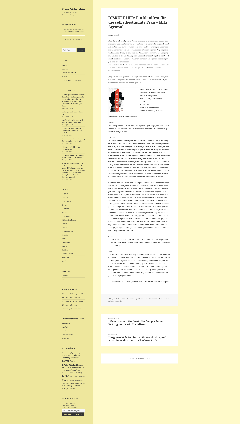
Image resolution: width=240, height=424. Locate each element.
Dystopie (65, 197)
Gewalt (82, 368)
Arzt (63, 353)
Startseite (65, 65)
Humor (64, 227)
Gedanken (80, 365)
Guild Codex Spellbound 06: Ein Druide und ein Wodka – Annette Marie (73, 130)
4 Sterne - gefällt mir (136, 299)
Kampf (73, 370)
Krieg (80, 372)
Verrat (71, 388)
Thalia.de (65, 338)
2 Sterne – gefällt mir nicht (71, 298)
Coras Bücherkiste (73, 9)
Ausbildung (68, 353)
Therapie (70, 386)
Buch (64, 279)
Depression (74, 353)
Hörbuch (65, 276)
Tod (75, 385)
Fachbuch (65, 209)
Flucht (73, 361)
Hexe (63, 370)
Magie (76, 376)
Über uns (65, 69)
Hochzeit (68, 370)
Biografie (65, 194)
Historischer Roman (69, 220)
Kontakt (65, 76)
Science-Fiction (67, 254)
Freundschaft (70, 364)
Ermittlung (66, 358)
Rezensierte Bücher (69, 73)
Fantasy (64, 212)
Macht (72, 376)
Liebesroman (66, 242)
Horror (64, 224)
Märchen (65, 246)
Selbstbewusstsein (115, 301)
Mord (65, 380)
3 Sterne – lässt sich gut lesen (72, 301)
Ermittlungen (75, 358)
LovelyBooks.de (67, 335)
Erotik (64, 205)
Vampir (65, 388)
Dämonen (64, 355)
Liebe (65, 376)
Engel (69, 355)
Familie (66, 360)
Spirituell (65, 257)
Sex (63, 385)
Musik (70, 380)
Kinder (78, 370)
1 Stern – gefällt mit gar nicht (72, 294)
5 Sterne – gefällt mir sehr (71, 309)
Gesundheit (66, 216)
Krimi (64, 239)
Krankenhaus (65, 373)
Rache (77, 383)
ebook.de (65, 327)
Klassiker (65, 235)
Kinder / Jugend (67, 231)
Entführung (75, 355)
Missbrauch (82, 376)
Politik (63, 383)
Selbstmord (82, 383)
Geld (69, 368)
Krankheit (73, 373)
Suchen (81, 50)
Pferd (81, 380)
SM (66, 386)
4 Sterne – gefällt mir (69, 305)
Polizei (67, 383)
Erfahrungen (66, 201)
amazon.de (66, 323)
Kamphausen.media (135, 281)
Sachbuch (65, 250)
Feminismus (164, 299)
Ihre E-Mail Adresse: (69, 408)
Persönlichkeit (76, 380)
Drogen (79, 353)
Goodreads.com (67, 331)
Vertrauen (76, 388)
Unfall (79, 386)
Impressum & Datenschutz (71, 80)
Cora (123, 299)
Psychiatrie (73, 383)
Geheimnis (65, 368)
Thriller (65, 261)
